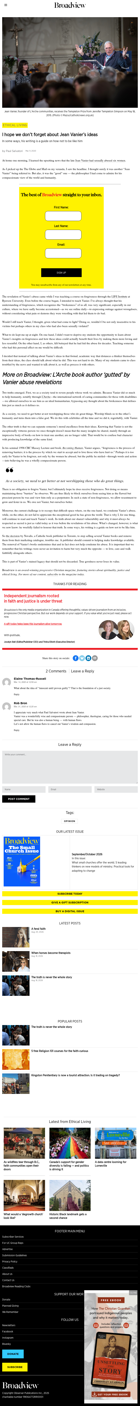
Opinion (69, 821)
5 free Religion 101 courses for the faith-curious (59, 1051)
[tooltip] (76, 658)
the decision (13, 536)
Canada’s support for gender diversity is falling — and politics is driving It (69, 1165)
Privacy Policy (9, 1261)
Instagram (7, 1337)
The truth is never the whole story (51, 977)
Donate (6, 1299)
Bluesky (6, 1343)
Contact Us (8, 1280)
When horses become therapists (51, 953)
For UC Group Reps (12, 1242)
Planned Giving (10, 1305)
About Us (7, 1274)
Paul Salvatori (14, 151)
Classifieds (8, 1267)
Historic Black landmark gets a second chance (68, 1216)
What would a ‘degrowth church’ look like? (23, 1216)
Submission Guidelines (14, 1255)
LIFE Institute (119, 296)
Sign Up (61, 272)
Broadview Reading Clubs (16, 1286)
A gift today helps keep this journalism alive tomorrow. (33, 623)
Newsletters (8, 1325)
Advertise (7, 1249)
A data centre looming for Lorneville (110, 1163)
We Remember (10, 1311)
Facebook (7, 1331)
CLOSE (133, 1292)
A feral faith (38, 928)
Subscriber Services (13, 1236)
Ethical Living (15, 125)
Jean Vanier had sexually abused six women (100, 160)
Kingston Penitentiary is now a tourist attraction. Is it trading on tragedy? (75, 1075)
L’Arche (46, 396)
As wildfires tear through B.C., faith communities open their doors (21, 1165)
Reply (16, 694)
